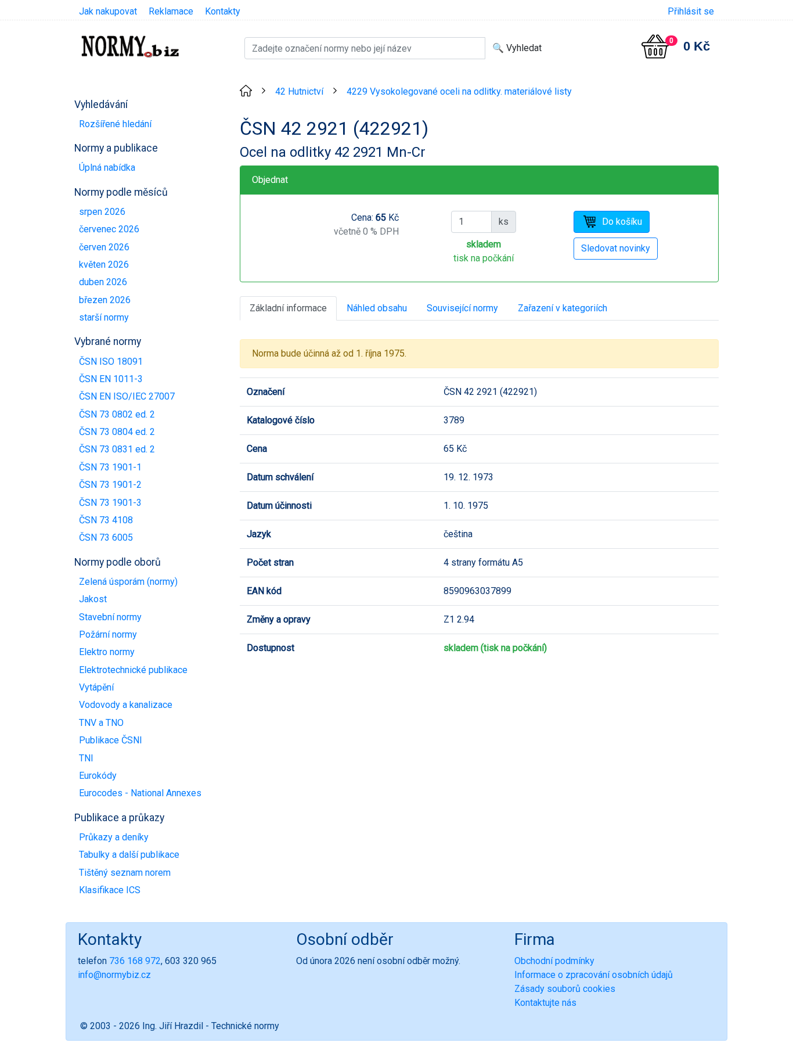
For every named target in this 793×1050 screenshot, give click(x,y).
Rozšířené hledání (115, 124)
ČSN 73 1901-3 (110, 502)
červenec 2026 (109, 229)
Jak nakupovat (108, 11)
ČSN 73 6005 (106, 537)
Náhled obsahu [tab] (377, 308)
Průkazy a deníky (114, 837)
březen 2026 (105, 299)
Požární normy (108, 634)
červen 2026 (104, 247)
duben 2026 (103, 281)
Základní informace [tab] (288, 308)
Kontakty (222, 11)
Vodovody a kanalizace (125, 704)
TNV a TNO (101, 722)
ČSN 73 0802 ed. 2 (117, 414)
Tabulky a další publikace (129, 854)
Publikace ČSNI (110, 740)
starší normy (104, 317)
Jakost (93, 599)
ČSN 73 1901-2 (110, 484)
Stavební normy (110, 617)
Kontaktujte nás (545, 1002)
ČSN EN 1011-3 (111, 378)
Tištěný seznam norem (125, 872)
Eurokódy (98, 775)
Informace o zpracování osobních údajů (593, 974)
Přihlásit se (691, 11)
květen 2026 (104, 264)
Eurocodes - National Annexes (140, 793)
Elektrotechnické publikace (133, 669)
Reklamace (171, 11)
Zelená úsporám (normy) (128, 581)
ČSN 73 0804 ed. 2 (117, 431)
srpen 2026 (102, 211)
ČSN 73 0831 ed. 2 (117, 449)
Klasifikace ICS (109, 890)
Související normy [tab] (462, 308)
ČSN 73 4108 (106, 520)
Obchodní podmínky (554, 960)
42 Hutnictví (299, 91)
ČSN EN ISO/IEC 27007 (127, 396)
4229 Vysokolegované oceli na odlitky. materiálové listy (459, 91)
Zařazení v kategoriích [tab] (562, 308)
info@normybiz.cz (114, 974)
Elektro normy (107, 651)
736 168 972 (135, 960)
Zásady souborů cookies (564, 988)
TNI (86, 758)
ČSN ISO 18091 (111, 361)
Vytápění (96, 687)
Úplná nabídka (107, 167)
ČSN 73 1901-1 (110, 467)
